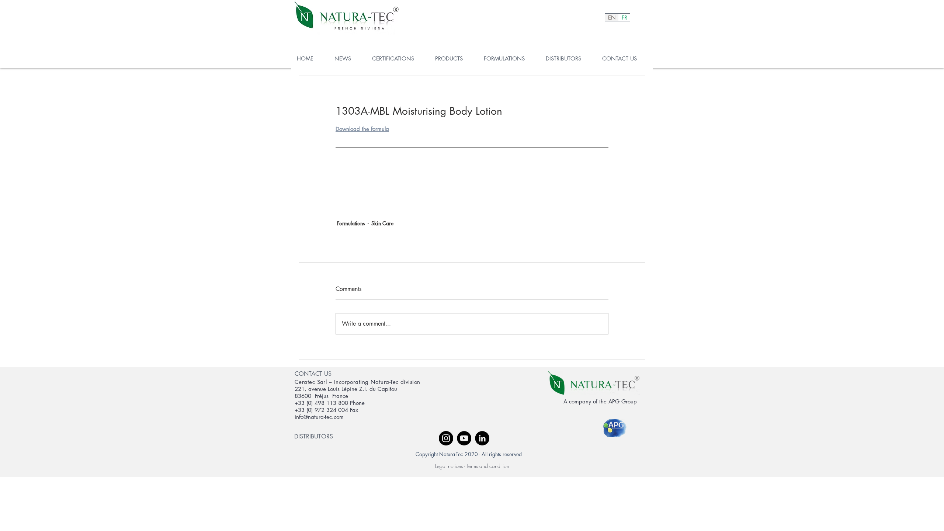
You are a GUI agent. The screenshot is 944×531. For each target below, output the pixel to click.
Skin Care (382, 223)
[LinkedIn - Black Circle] (482, 438)
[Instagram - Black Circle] (446, 438)
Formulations (351, 223)
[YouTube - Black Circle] (464, 438)
